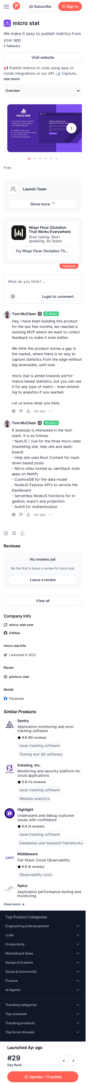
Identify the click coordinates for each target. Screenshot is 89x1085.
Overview (12, 90)
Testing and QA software (40, 754)
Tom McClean (24, 313)
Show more (40, 204)
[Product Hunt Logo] (16, 6)
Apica (22, 885)
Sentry (23, 720)
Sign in (72, 6)
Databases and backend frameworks (51, 843)
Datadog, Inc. (29, 765)
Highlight (25, 809)
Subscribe (42, 6)
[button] (7, 314)
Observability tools (35, 874)
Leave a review (43, 579)
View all (43, 600)
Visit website (42, 57)
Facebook (16, 698)
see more (12, 79)
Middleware (27, 854)
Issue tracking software (39, 745)
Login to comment (58, 296)
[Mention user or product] (13, 296)
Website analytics (34, 798)
